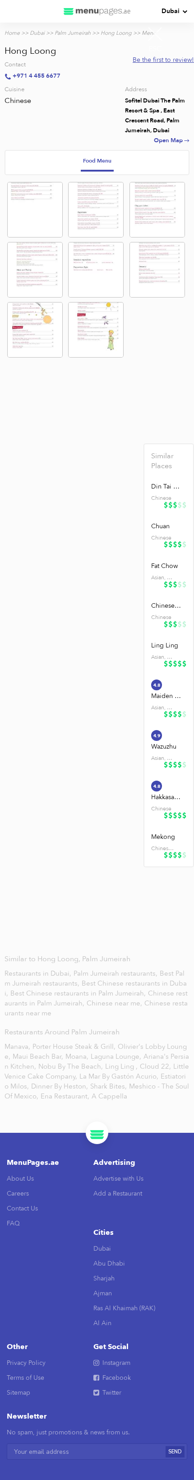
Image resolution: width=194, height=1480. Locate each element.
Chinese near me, (115, 1003)
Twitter (111, 1392)
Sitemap (18, 1392)
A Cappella (109, 1096)
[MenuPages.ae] (97, 11)
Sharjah (104, 1278)
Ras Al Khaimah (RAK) (124, 1308)
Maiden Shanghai (166, 696)
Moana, (76, 1056)
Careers (18, 1193)
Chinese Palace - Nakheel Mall (166, 605)
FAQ (13, 1223)
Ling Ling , (121, 1066)
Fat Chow (164, 566)
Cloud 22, (155, 1066)
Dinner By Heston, (59, 1086)
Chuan (160, 526)
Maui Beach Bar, (38, 1056)
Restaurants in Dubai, (39, 973)
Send (175, 1451)
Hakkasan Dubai (166, 797)
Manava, (17, 1046)
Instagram (116, 1363)
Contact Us (22, 1208)
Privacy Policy (26, 1363)
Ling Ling (164, 645)
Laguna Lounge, (116, 1056)
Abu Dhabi (109, 1263)
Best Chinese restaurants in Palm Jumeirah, (79, 993)
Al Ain (102, 1323)
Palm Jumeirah (73, 33)
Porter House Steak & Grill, (73, 1046)
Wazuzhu (163, 746)
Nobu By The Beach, (70, 1066)
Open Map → (171, 140)
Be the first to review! (163, 60)
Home (12, 33)
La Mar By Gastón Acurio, (118, 1076)
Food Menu (97, 160)
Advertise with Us (118, 1178)
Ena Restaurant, (65, 1096)
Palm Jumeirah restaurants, (116, 973)
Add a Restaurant (117, 1193)
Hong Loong (116, 33)
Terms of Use (25, 1377)
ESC (155, 49)
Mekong (163, 837)
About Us (20, 1178)
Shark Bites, (108, 1086)
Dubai (171, 11)
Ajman (102, 1293)
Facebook (116, 1377)
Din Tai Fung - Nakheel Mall (166, 486)
